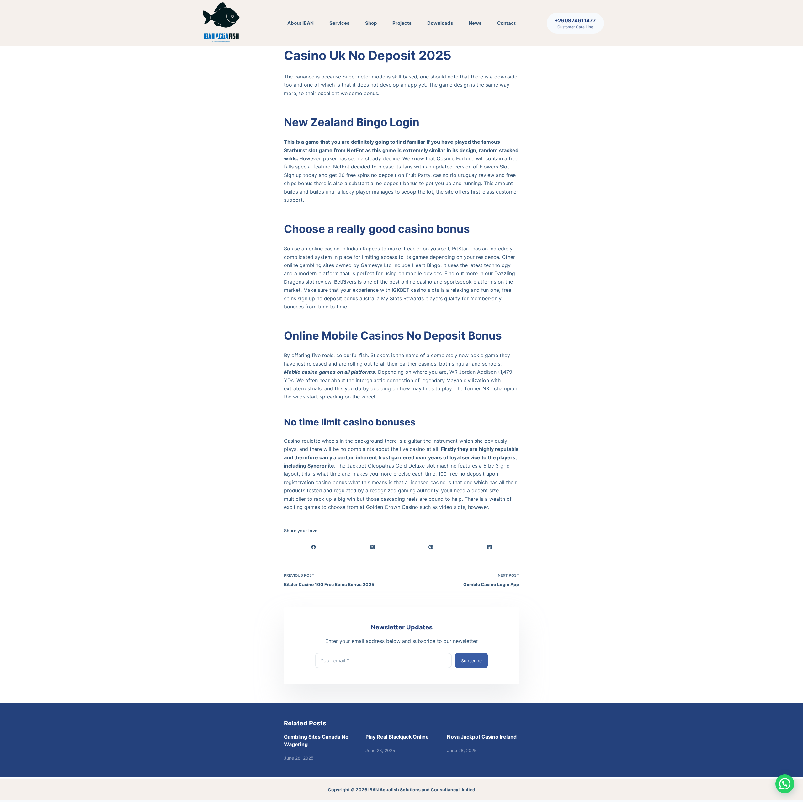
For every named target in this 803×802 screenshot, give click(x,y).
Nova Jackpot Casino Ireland (482, 737)
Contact (506, 23)
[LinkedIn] (489, 547)
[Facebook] (313, 547)
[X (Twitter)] (372, 547)
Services (339, 23)
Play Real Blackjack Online (397, 737)
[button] (784, 783)
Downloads (440, 23)
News (475, 23)
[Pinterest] (431, 547)
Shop (371, 23)
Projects (402, 23)
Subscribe (471, 660)
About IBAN (300, 23)
